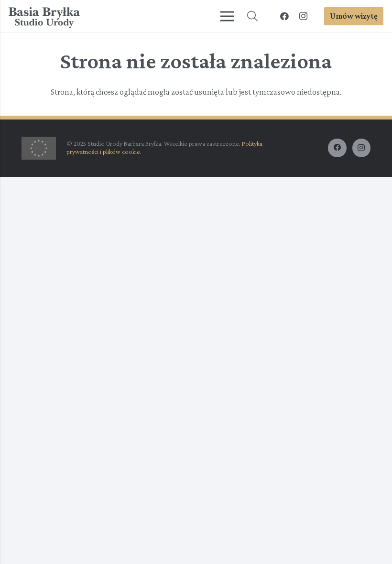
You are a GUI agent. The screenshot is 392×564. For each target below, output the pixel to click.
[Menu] (227, 16)
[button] (252, 16)
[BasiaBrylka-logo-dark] (44, 18)
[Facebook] (284, 16)
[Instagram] (303, 16)
